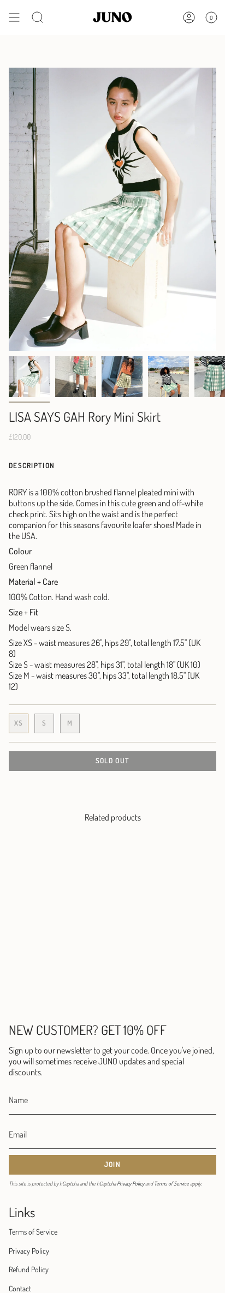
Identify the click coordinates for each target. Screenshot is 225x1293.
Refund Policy (29, 1269)
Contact (20, 1288)
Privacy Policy (130, 1183)
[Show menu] (14, 17)
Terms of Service (171, 1183)
